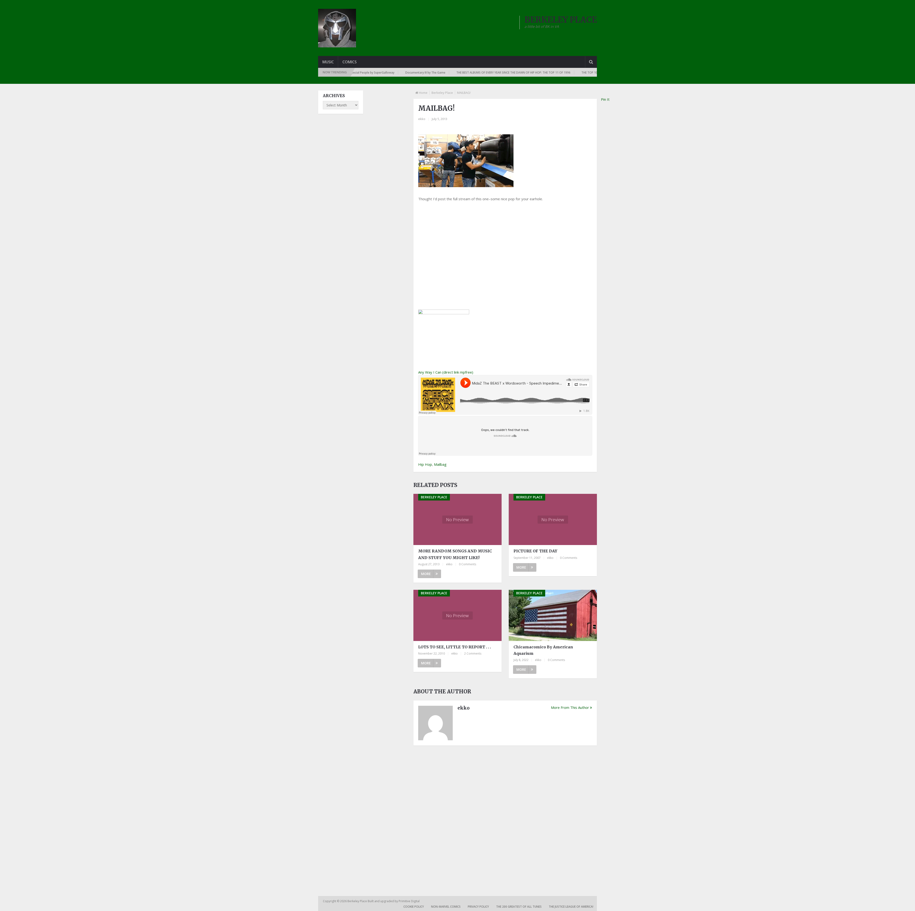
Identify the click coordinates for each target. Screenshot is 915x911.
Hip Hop (425, 464)
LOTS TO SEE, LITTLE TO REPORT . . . (454, 647)
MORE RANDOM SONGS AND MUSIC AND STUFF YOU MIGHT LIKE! (455, 554)
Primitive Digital (409, 901)
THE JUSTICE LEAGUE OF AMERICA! (571, 907)
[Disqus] (505, 815)
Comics (349, 62)
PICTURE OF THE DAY (535, 551)
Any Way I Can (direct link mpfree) (445, 372)
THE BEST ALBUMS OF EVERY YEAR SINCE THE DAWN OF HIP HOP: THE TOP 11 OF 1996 (473, 72)
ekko (421, 119)
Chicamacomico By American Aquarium (543, 650)
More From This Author (570, 707)
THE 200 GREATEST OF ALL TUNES (519, 907)
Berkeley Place (442, 92)
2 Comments (472, 653)
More (426, 573)
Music (328, 62)
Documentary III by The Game (385, 72)
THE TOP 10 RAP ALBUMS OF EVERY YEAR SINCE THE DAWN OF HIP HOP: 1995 (592, 72)
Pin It (605, 99)
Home (423, 92)
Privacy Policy (478, 907)
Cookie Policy (413, 907)
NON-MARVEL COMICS (446, 907)
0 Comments (467, 564)
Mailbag (440, 464)
